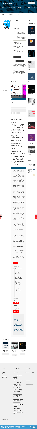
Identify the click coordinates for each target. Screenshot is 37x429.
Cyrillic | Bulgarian (19, 64)
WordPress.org (4, 377)
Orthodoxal (21, 399)
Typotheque (15, 412)
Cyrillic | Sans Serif (23, 65)
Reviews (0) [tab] (4, 84)
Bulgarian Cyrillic (21, 71)
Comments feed (4, 376)
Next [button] (25, 90)
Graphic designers (15, 391)
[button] (10, 21)
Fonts (19, 72)
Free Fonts (20, 7)
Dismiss (34, 427)
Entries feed (4, 374)
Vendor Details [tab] (4, 90)
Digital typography (19, 384)
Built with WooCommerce (13, 420)
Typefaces (16, 408)
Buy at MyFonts (17, 56)
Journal (8, 7)
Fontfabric (15, 387)
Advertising (17, 71)
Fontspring (16, 302)
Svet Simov (17, 404)
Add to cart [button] (14, 355)
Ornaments (17, 399)
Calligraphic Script (20, 377)
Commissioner (17, 292)
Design (17, 72)
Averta (15, 263)
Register (3, 372)
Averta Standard (19, 290)
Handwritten (15, 392)
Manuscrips (15, 396)
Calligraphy (15, 378)
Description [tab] (4, 82)
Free (21, 387)
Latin (18, 395)
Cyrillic (14, 72)
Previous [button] (11, 90)
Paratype (15, 400)
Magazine (20, 395)
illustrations (15, 394)
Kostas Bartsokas (20, 48)
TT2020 (30, 374)
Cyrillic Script (8, 14)
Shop (3, 11)
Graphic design (22, 72)
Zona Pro (16, 291)
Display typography (17, 385)
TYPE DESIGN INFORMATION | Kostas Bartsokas (18, 295)
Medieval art (19, 396)
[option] (18, 91)
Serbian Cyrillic (16, 402)
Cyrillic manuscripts (20, 380)
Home (3, 7)
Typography (13, 7)
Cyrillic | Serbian (12, 14)
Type (19, 404)
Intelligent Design (16, 73)
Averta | (15, 311)
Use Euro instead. (17, 427)
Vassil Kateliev (19, 412)
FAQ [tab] (2, 87)
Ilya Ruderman (19, 394)
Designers (14, 384)
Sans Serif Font (19, 400)
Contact (33, 372)
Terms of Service (5, 420)
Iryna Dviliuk (15, 395)
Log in (3, 373)
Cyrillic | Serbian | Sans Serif (20, 14)
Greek (19, 391)
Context (19, 378)
